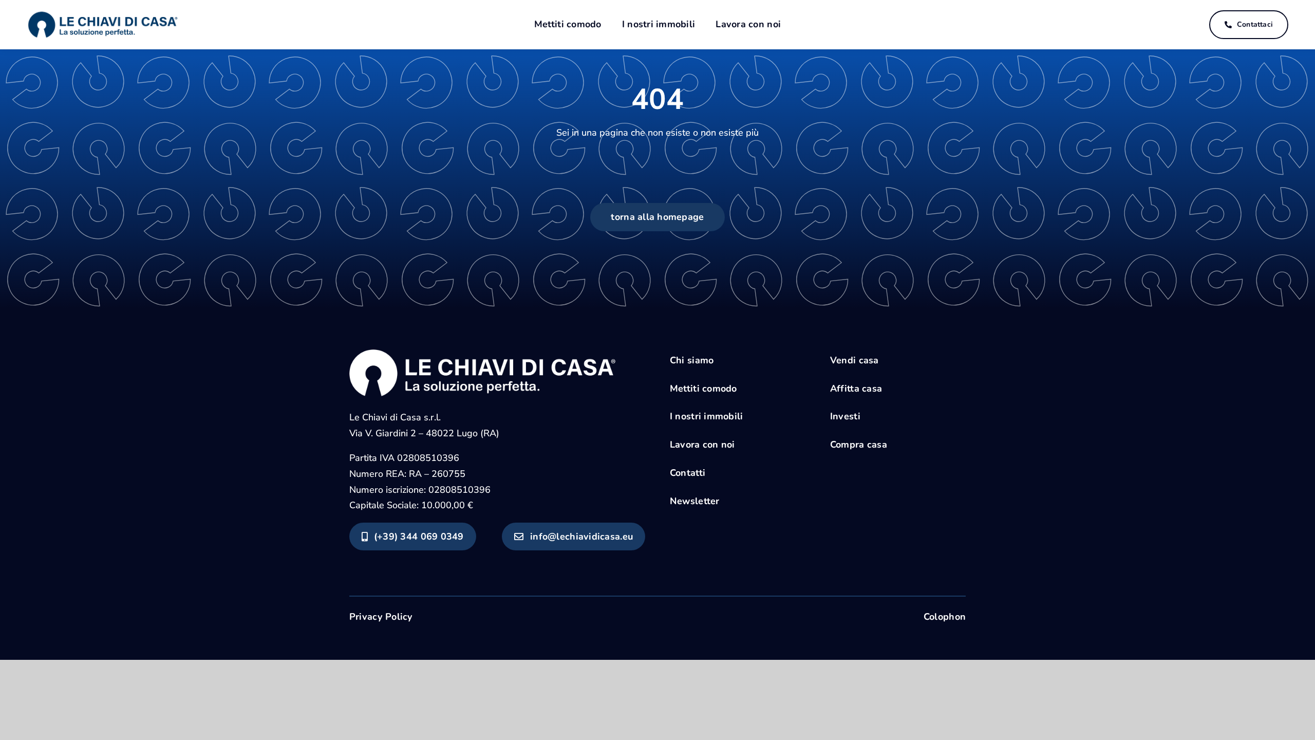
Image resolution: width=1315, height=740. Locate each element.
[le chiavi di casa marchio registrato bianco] (482, 354)
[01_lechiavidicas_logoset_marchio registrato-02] (102, 11)
